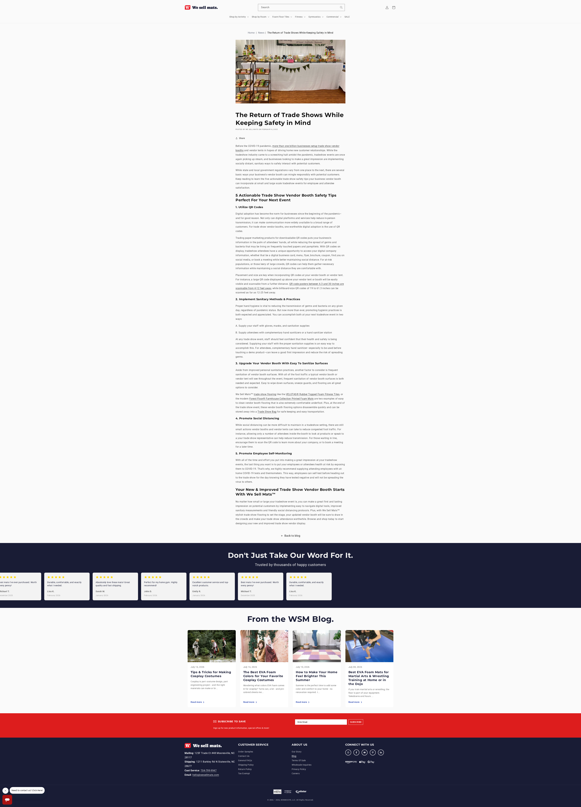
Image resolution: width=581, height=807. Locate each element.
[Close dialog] (578, 768)
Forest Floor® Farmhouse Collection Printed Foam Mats (281, 398)
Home (251, 32)
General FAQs (245, 760)
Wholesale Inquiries (301, 765)
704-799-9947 (209, 770)
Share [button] (242, 138)
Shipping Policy (246, 765)
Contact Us (243, 756)
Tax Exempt (244, 773)
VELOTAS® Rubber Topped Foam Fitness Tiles (313, 394)
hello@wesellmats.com (205, 774)
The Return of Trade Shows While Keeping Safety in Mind (300, 32)
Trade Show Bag (267, 411)
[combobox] (301, 7)
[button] (239, 17)
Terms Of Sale (299, 760)
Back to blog (292, 535)
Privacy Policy (299, 769)
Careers (296, 773)
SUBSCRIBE (355, 722)
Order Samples (245, 751)
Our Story (296, 751)
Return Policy (245, 769)
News (261, 32)
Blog (294, 756)
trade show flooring (265, 394)
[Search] (341, 7)
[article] (212, 668)
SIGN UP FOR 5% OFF (556, 781)
